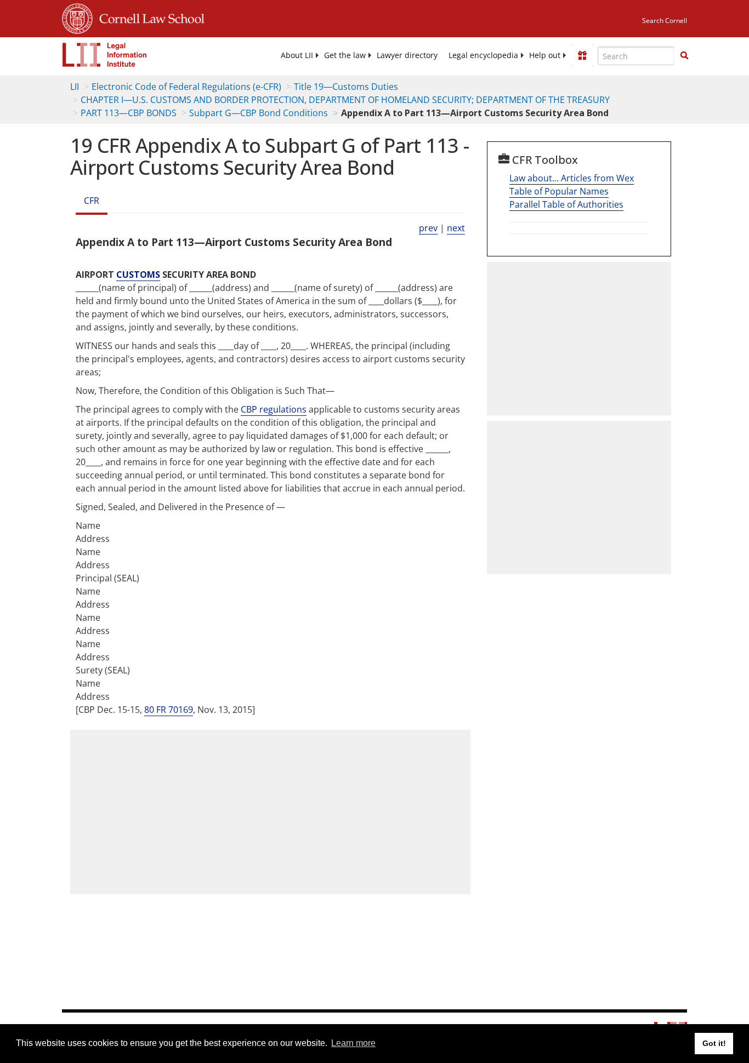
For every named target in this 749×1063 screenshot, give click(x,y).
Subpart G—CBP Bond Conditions (258, 113)
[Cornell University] (77, 17)
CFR (91, 201)
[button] (684, 55)
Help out (544, 55)
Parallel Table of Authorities (566, 204)
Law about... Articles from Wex (571, 178)
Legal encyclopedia (483, 55)
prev (428, 228)
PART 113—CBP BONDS (129, 113)
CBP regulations (274, 409)
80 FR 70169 (168, 710)
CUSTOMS (138, 274)
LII (74, 87)
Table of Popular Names (559, 191)
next (456, 228)
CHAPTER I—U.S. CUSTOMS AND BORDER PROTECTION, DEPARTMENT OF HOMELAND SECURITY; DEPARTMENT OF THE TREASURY (345, 100)
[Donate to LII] (582, 55)
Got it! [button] (714, 1043)
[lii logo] (105, 55)
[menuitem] (297, 55)
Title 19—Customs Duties (346, 87)
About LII (297, 55)
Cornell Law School (149, 17)
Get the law (345, 55)
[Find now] (684, 56)
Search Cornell (664, 20)
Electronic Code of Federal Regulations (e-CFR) (186, 87)
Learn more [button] (353, 1043)
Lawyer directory (407, 55)
